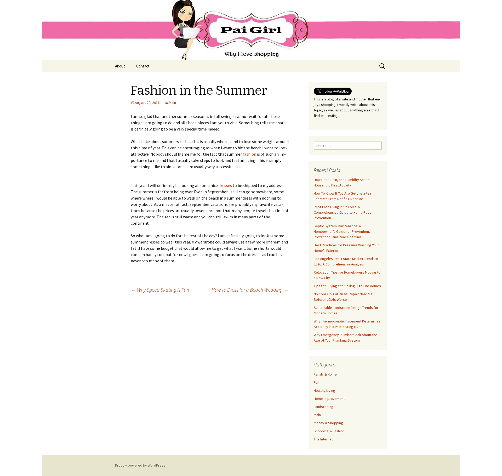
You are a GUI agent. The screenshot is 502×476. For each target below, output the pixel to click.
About (120, 66)
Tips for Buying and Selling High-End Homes (347, 286)
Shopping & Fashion (329, 431)
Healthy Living (324, 390)
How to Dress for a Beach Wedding (250, 289)
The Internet (323, 439)
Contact (143, 66)
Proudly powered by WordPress (140, 465)
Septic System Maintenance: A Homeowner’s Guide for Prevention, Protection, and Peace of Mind (342, 231)
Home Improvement (329, 398)
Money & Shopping (328, 423)
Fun (316, 382)
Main (172, 102)
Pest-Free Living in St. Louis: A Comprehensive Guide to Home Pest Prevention (342, 212)
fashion (249, 154)
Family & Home (325, 374)
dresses (225, 185)
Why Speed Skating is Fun (160, 289)
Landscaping (323, 406)
